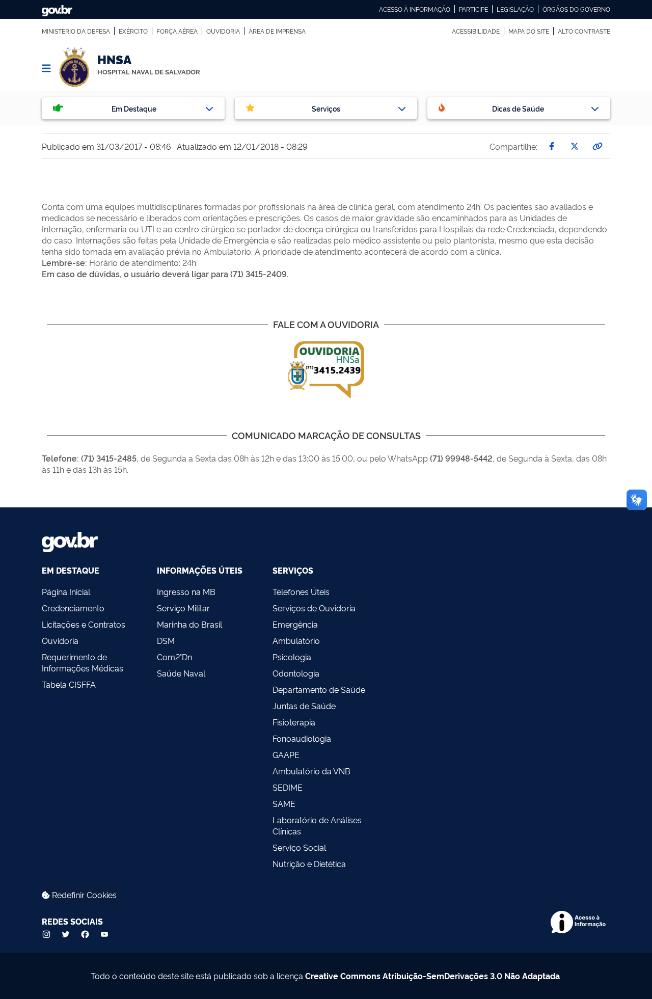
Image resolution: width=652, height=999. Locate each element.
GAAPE (286, 754)
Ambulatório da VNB (311, 770)
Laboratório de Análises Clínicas (317, 825)
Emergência (295, 624)
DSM (166, 640)
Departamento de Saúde (319, 689)
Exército (133, 31)
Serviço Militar (183, 607)
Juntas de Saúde (304, 705)
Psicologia (292, 656)
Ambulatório (296, 640)
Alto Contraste (584, 31)
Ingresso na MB (186, 591)
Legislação (515, 9)
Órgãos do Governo (576, 9)
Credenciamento (73, 607)
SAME (284, 803)
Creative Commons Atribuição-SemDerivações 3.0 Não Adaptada (432, 975)
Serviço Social (299, 847)
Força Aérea (177, 31)
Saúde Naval (181, 673)
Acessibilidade (476, 31)
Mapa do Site (528, 31)
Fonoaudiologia (302, 738)
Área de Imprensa (277, 31)
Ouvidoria (223, 31)
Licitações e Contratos (83, 624)
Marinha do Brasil (189, 624)
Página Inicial (66, 591)
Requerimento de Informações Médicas (82, 662)
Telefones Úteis (301, 591)
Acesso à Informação (414, 9)
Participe (473, 9)
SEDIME (288, 787)
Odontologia (296, 673)
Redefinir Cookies (83, 894)
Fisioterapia (294, 721)
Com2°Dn (174, 656)
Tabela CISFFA (69, 684)
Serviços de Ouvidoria (314, 607)
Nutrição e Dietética (309, 863)
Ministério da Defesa (76, 31)
